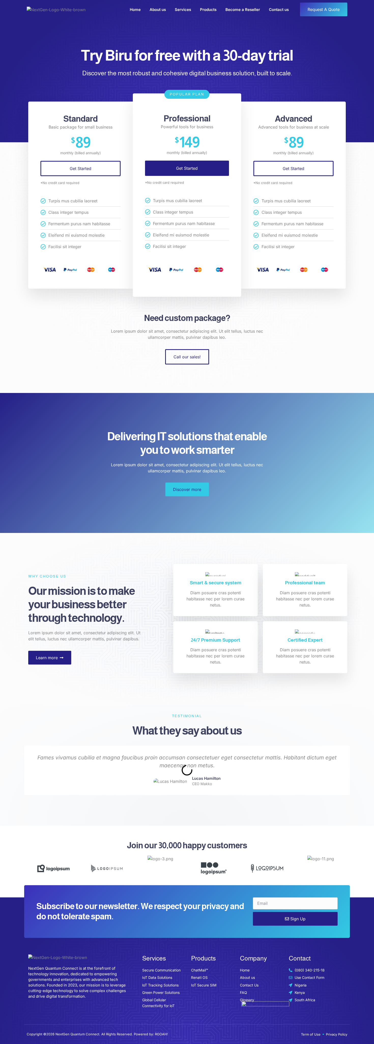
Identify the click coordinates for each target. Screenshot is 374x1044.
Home (135, 9)
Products (208, 9)
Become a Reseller (242, 9)
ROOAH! (161, 1034)
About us (158, 9)
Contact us (279, 9)
